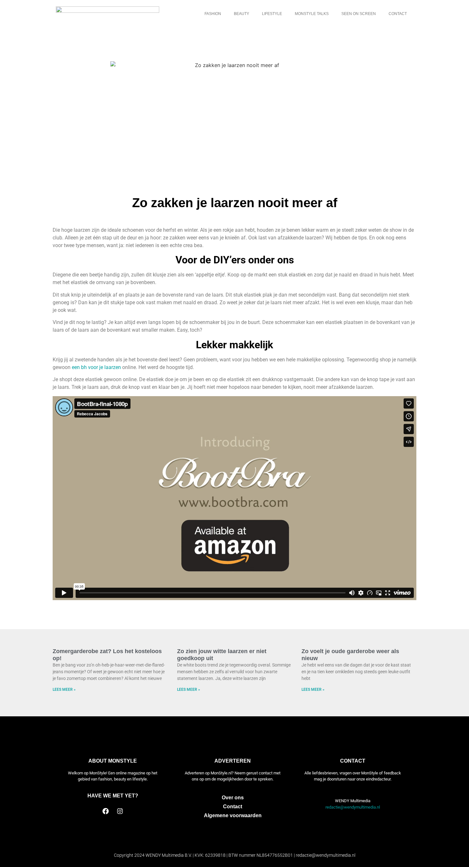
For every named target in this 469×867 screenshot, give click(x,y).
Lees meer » (64, 689)
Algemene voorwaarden (233, 815)
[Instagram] (120, 811)
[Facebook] (105, 811)
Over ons (233, 797)
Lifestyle (272, 13)
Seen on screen (358, 13)
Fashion (213, 13)
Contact (398, 13)
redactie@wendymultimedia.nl (352, 807)
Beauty (241, 13)
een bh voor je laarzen (96, 367)
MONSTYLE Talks (312, 13)
